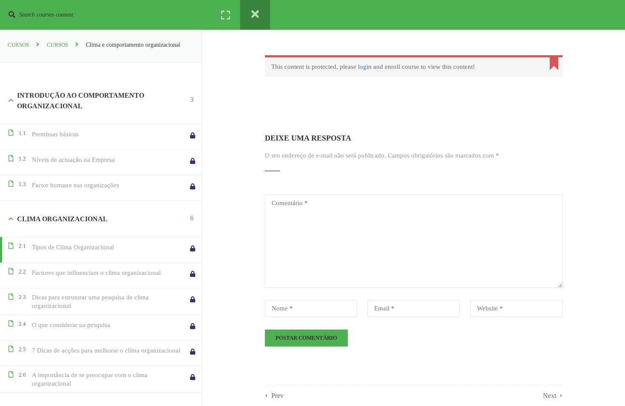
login (365, 66)
